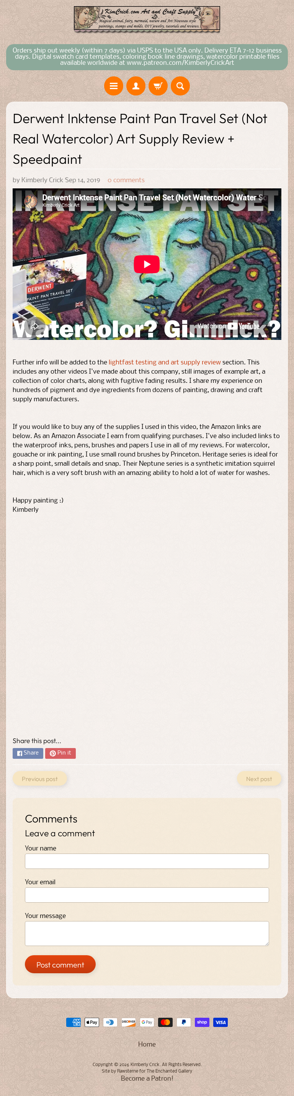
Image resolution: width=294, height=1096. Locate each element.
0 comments (126, 180)
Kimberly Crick (145, 1065)
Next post (259, 779)
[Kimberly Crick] (147, 20)
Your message (45, 916)
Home (147, 1044)
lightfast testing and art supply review (165, 362)
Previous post (40, 779)
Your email (40, 882)
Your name (40, 848)
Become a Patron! (147, 1079)
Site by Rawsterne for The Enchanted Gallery (147, 1071)
